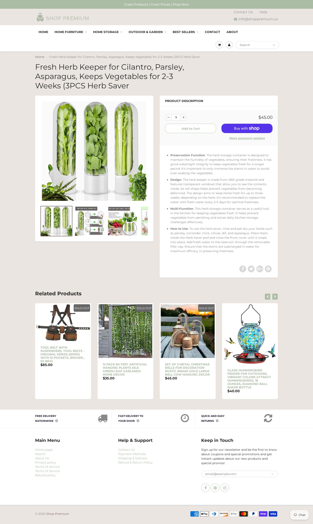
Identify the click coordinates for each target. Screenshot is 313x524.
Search (40, 454)
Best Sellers (184, 32)
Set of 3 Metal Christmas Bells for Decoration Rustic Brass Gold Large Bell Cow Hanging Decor (187, 369)
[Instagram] (224, 488)
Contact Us (243, 12)
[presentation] (267, 297)
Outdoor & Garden (146, 32)
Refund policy (45, 475)
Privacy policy (45, 462)
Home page (44, 450)
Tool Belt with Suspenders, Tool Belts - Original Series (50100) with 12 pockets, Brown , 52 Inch (62, 354)
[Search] (274, 45)
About (232, 32)
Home (43, 32)
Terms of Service (47, 471)
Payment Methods (132, 454)
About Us (42, 458)
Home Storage (106, 32)
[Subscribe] (272, 474)
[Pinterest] (215, 488)
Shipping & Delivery (133, 458)
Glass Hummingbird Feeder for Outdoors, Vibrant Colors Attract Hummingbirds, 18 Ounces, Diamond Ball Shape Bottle (249, 378)
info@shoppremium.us (258, 19)
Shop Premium (57, 514)
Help (263, 12)
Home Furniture (69, 32)
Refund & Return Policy (135, 462)
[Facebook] (205, 488)
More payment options (247, 138)
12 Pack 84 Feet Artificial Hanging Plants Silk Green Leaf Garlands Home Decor (125, 369)
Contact (212, 32)
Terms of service (47, 467)
